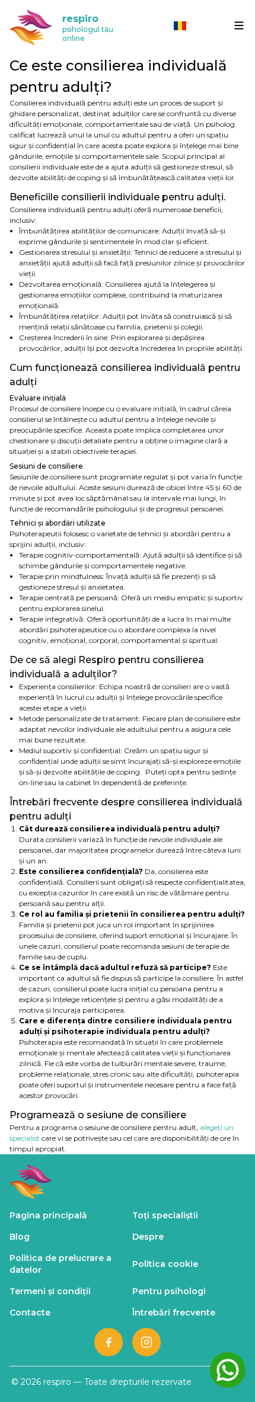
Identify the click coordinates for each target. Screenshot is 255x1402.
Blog (19, 1236)
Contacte (29, 1312)
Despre (148, 1236)
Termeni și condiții (50, 1291)
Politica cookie (165, 1264)
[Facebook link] (108, 1342)
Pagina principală (48, 1215)
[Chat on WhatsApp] (228, 1370)
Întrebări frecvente (173, 1312)
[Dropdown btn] (239, 25)
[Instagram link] (146, 1342)
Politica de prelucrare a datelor (60, 1264)
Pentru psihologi (169, 1291)
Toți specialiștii (165, 1215)
